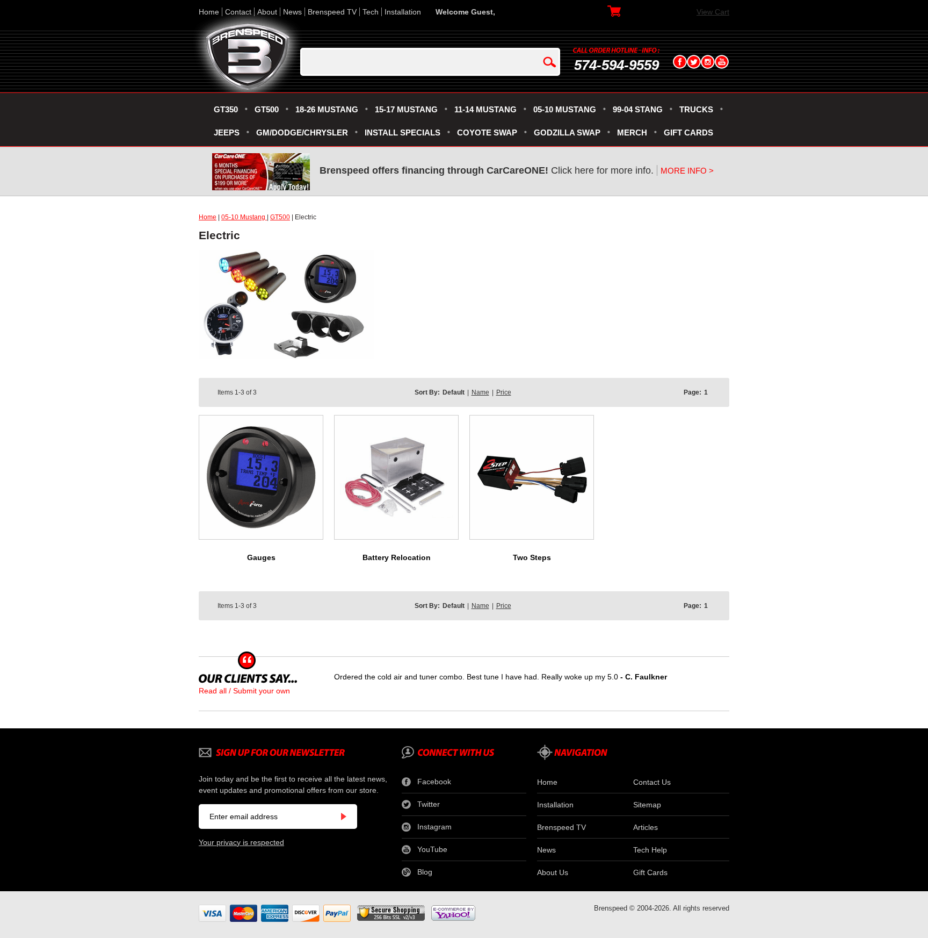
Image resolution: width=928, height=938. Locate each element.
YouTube (432, 849)
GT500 (280, 217)
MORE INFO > (687, 170)
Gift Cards (650, 872)
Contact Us (652, 782)
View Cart (713, 12)
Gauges (261, 557)
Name (480, 392)
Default (454, 392)
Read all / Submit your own (244, 690)
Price (503, 392)
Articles (645, 827)
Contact (238, 12)
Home (209, 12)
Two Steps (532, 557)
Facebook (434, 781)
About (267, 12)
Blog (424, 872)
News (292, 12)
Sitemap (647, 804)
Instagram (434, 826)
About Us (552, 872)
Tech (371, 12)
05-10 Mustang (244, 217)
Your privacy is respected (241, 842)
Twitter (428, 804)
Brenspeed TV (332, 12)
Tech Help (650, 850)
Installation (403, 12)
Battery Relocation (397, 557)
